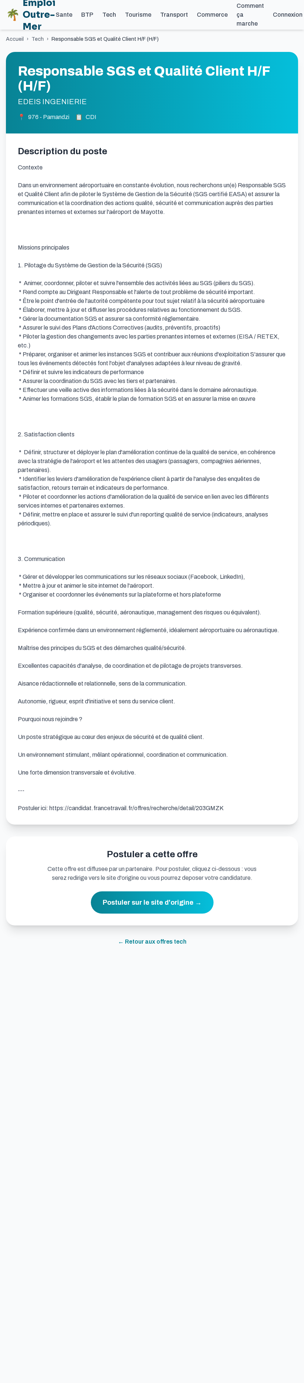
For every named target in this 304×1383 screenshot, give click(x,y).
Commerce (212, 14)
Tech (109, 14)
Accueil (15, 39)
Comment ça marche (250, 15)
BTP (87, 14)
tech (38, 39)
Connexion (288, 14)
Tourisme (138, 14)
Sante (64, 14)
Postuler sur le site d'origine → (152, 902)
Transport (174, 14)
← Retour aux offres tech (152, 941)
